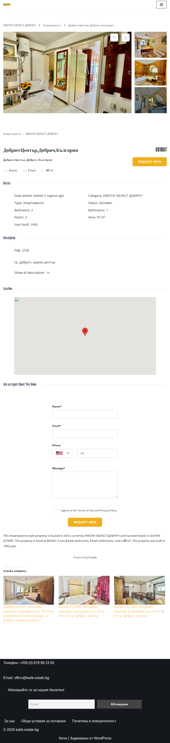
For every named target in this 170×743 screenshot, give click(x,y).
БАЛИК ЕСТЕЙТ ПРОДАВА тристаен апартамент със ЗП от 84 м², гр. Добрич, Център (139, 611)
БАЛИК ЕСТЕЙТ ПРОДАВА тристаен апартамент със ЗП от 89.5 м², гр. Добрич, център (82, 611)
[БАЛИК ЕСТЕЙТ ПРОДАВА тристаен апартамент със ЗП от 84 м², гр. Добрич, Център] (139, 590)
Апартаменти (52, 25)
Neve (63, 738)
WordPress (102, 738)
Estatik (93, 557)
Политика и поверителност (94, 721)
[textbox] (62, 453)
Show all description (29, 272)
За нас (9, 721)
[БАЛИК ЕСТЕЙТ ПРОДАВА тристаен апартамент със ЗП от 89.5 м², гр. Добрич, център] (84, 590)
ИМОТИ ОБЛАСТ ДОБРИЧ (19, 25)
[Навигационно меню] (161, 4)
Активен (105, 203)
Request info (149, 161)
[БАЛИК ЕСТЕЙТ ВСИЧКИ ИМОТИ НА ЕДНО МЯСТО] (6, 5)
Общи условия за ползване (43, 721)
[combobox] (62, 453)
